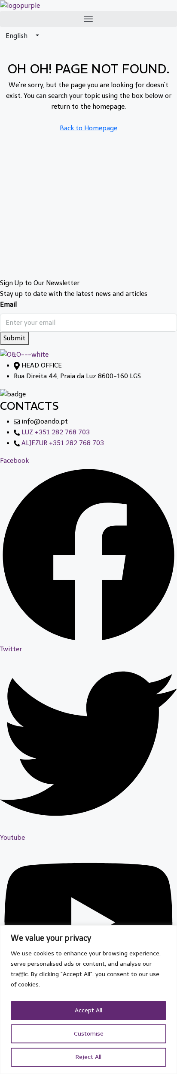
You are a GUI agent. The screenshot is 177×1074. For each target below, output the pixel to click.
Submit (14, 338)
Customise (89, 1033)
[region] (88, 999)
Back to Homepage (88, 128)
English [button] (17, 36)
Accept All (88, 1010)
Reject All (88, 1057)
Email (8, 304)
